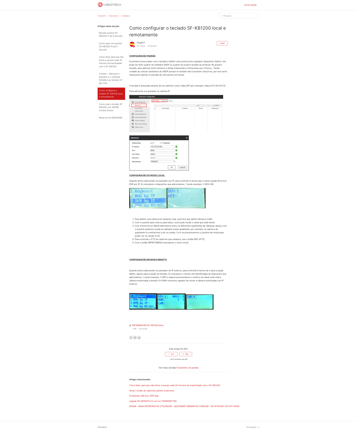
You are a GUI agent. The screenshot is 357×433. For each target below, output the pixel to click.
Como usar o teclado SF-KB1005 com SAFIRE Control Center (111, 107)
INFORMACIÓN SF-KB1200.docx (148, 325)
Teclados (126, 16)
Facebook (131, 337)
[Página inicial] (109, 6)
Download (143, 329)
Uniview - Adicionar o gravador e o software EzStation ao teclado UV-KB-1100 (111, 78)
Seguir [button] (222, 43)
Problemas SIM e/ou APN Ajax (144, 395)
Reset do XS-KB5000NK (110, 117)
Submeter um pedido (188, 367)
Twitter (135, 337)
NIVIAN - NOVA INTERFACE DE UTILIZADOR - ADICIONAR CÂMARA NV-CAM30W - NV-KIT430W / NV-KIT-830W (184, 406)
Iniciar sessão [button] (250, 5)
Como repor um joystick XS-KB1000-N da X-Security (110, 46)
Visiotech (102, 16)
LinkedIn (139, 337)
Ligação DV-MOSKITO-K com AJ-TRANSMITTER (153, 401)
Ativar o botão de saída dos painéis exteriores (151, 390)
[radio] (171, 354)
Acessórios (114, 16)
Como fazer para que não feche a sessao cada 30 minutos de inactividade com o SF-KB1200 (111, 62)
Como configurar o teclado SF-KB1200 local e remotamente (111, 93)
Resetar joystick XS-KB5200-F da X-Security (110, 34)
